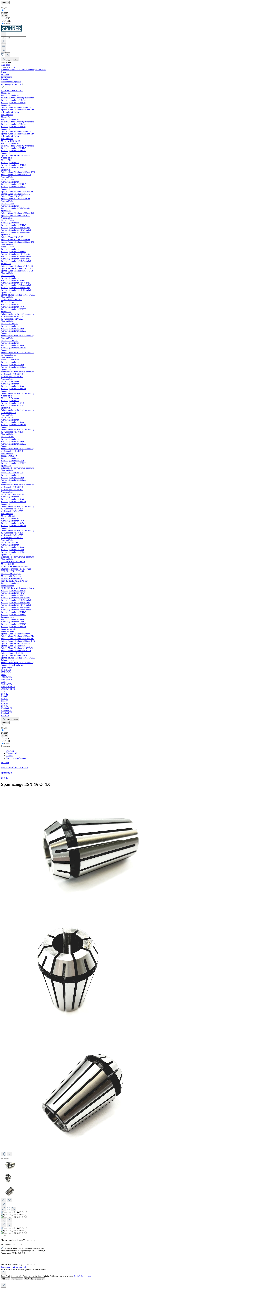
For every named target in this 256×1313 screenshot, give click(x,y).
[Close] (3, 1204)
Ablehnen (5, 1279)
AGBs (26, 1267)
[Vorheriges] (3, 1154)
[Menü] (3, 34)
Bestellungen (31, 70)
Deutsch (4, 13)
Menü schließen (12, 60)
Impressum (5, 1267)
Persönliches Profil (18, 70)
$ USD (7, 18)
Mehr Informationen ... (83, 1276)
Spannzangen (6, 773)
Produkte (5, 762)
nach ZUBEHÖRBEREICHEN (14, 768)
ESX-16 (4, 778)
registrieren (10, 67)
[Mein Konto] (7, 54)
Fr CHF (7, 21)
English (4, 8)
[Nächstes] (9, 1154)
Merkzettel (41, 70)
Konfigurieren (17, 1279)
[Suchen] (3, 41)
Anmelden (5, 65)
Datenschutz (17, 1267)
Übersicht (5, 70)
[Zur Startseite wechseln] (11, 31)
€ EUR (7, 23)
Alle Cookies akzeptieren (34, 1279)
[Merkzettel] (3, 55)
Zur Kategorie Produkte (11, 84)
